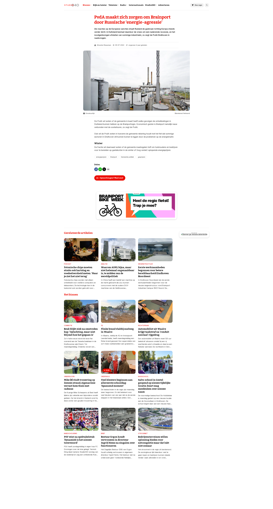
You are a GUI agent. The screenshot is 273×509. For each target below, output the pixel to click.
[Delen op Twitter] (104, 169)
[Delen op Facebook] (96, 169)
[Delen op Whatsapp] (100, 169)
